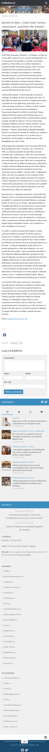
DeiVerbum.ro (9, 598)
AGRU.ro (7, 683)
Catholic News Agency (16, 318)
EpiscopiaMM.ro (10, 619)
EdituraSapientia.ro (11, 694)
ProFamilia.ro (9, 641)
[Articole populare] (18, 412)
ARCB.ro (7, 571)
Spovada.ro (8, 663)
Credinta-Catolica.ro (12, 587)
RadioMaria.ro (9, 652)
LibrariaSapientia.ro (12, 710)
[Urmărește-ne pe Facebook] (42, 402)
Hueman (32, 745)
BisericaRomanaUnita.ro (13, 576)
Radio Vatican (9, 647)
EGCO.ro (7, 603)
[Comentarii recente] (30, 412)
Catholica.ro (8, 2)
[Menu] (46, 3)
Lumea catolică (9, 16)
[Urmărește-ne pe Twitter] (46, 402)
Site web (7, 382)
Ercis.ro (7, 625)
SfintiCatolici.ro (10, 657)
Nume (7, 373)
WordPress (23, 745)
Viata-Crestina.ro (11, 726)
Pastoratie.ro (9, 636)
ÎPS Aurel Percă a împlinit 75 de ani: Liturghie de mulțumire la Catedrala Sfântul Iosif (27, 436)
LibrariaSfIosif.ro (11, 716)
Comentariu (9, 358)
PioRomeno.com (10, 721)
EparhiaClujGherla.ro (12, 609)
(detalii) (32, 546)
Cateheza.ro (8, 582)
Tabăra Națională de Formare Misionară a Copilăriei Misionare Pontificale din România (29, 483)
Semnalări (40, 431)
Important (14, 343)
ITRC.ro (7, 699)
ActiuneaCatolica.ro (12, 678)
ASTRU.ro (8, 688)
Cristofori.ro (9, 592)
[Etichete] (41, 412)
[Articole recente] (7, 412)
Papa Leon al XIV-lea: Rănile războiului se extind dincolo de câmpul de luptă (29, 422)
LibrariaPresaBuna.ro (12, 705)
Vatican (15, 418)
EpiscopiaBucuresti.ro (13, 614)
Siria (20, 343)
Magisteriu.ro (9, 630)
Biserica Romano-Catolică (23, 431)
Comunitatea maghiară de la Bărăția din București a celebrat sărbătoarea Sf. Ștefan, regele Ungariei (28, 452)
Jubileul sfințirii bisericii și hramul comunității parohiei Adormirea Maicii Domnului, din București (27, 468)
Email (28, 373)
